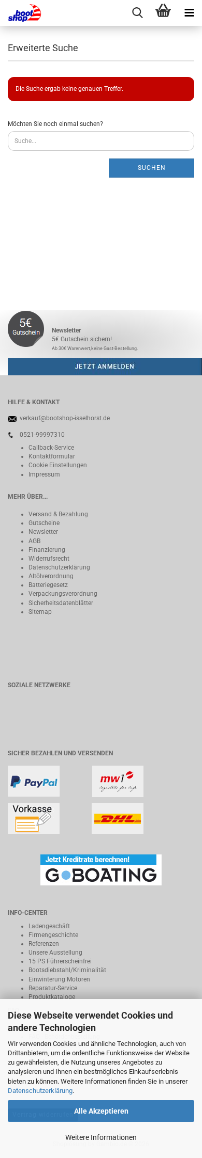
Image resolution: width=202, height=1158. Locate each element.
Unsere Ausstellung (55, 952)
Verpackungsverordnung (62, 593)
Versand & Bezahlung (58, 514)
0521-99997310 (42, 434)
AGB (34, 541)
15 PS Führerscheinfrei (60, 961)
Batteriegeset (46, 585)
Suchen (152, 167)
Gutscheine (44, 523)
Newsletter (43, 531)
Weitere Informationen (101, 1137)
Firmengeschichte (53, 935)
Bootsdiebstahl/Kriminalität (67, 970)
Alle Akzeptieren (101, 1111)
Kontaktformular (51, 456)
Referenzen (43, 943)
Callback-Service (51, 447)
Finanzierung (46, 549)
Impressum (44, 474)
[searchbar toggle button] (137, 13)
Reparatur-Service (52, 988)
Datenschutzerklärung (40, 1090)
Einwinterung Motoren (59, 979)
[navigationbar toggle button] (189, 13)
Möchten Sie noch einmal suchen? (55, 124)
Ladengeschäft (49, 926)
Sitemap (40, 611)
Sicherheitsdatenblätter (60, 603)
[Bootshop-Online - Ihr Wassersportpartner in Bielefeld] (20, 13)
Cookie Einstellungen (57, 465)
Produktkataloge (51, 997)
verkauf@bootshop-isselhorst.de (65, 418)
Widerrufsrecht (48, 558)
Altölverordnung (51, 576)
